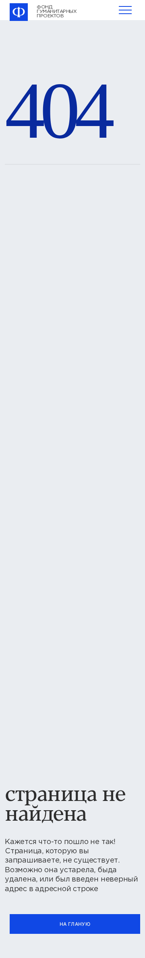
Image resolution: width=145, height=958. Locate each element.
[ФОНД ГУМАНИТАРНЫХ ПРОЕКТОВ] (19, 12)
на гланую (75, 924)
